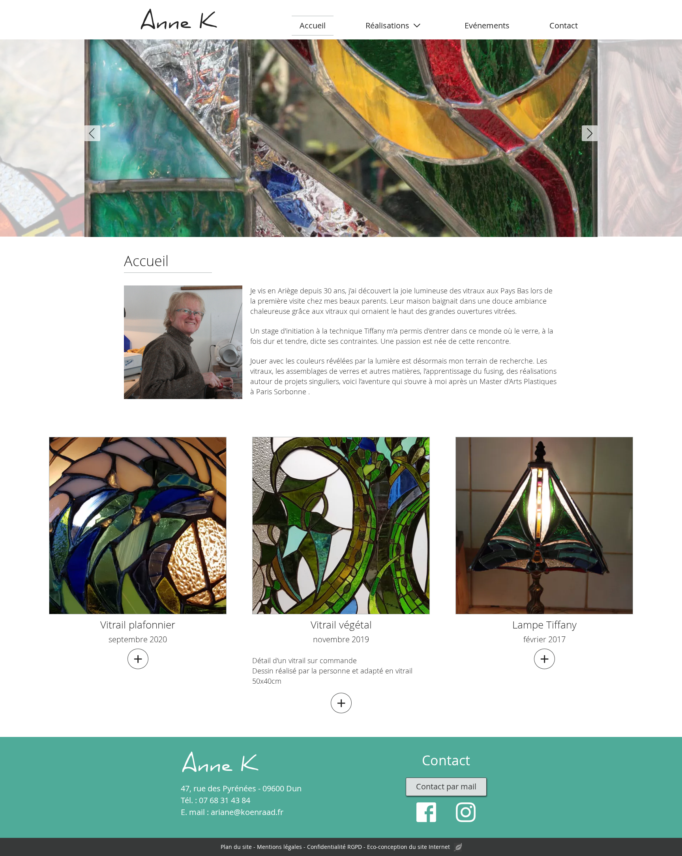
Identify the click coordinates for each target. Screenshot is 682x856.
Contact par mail (446, 786)
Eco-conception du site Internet (408, 846)
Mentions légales (279, 846)
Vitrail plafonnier (137, 625)
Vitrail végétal (341, 625)
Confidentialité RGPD (334, 846)
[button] (92, 133)
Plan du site (236, 846)
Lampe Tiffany (544, 625)
